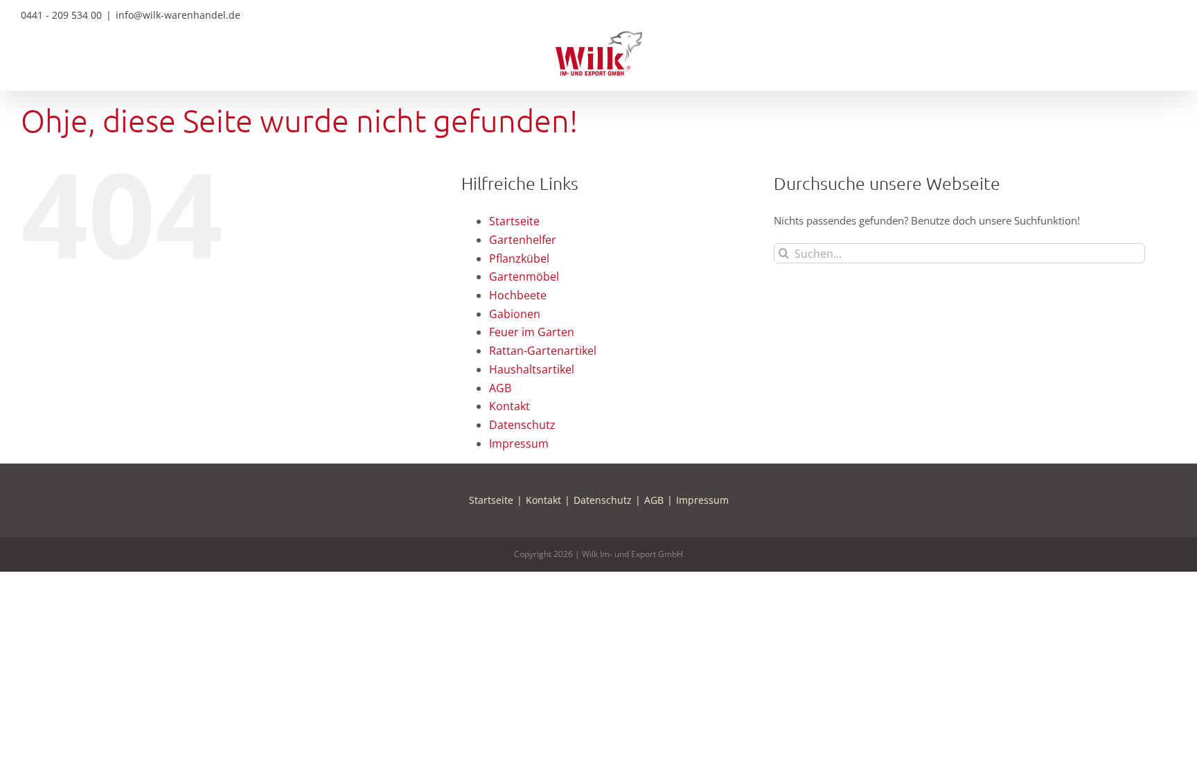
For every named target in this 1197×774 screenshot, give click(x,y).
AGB (500, 388)
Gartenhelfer (522, 239)
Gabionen (514, 314)
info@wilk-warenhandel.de (178, 14)
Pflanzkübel (519, 258)
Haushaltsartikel (531, 369)
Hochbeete (518, 295)
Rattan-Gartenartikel (542, 350)
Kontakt (509, 406)
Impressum (519, 443)
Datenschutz (522, 424)
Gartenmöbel (524, 276)
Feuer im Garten (531, 332)
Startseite (514, 221)
